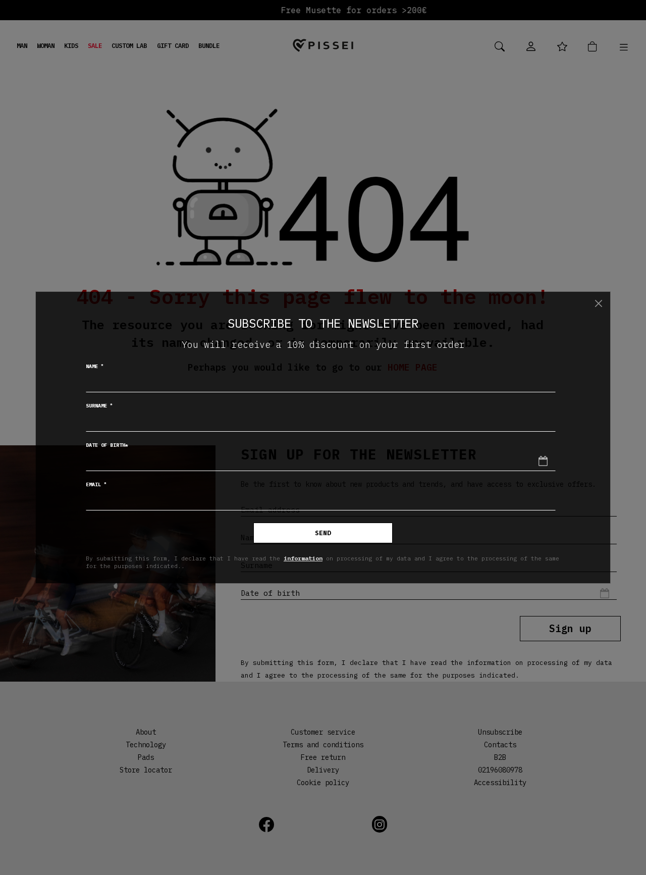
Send (323, 533)
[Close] (598, 303)
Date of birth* (107, 445)
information (303, 558)
